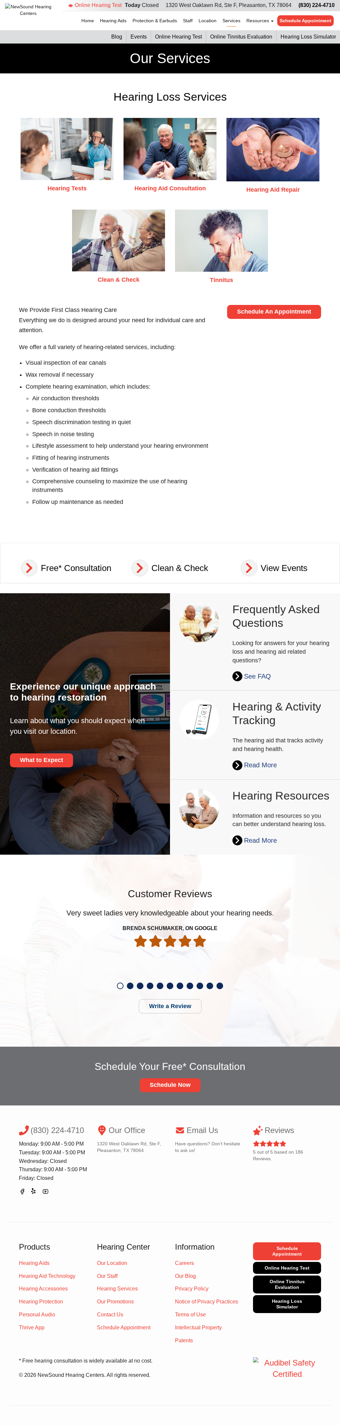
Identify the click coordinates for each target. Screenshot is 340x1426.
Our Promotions (115, 1301)
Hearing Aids (113, 20)
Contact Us (110, 1314)
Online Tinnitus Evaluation (241, 37)
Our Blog (185, 1276)
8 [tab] (190, 986)
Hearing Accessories (43, 1288)
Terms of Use (190, 1314)
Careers (184, 1263)
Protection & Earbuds (154, 20)
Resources (258, 20)
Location (207, 20)
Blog (116, 37)
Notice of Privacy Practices (206, 1301)
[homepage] (28, 14)
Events (138, 37)
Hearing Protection (41, 1301)
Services (231, 20)
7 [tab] (180, 986)
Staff (188, 20)
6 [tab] (170, 986)
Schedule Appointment (305, 20)
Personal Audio (37, 1314)
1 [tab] (120, 986)
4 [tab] (150, 986)
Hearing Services (117, 1288)
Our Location (112, 1263)
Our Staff (107, 1276)
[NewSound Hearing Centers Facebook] (22, 1192)
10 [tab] (210, 986)
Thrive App (31, 1327)
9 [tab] (200, 986)
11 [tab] (219, 986)
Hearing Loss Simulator (308, 37)
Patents (184, 1340)
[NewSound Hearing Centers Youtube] (45, 1192)
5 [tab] (160, 986)
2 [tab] (130, 986)
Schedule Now (170, 1085)
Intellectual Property (198, 1327)
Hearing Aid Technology (47, 1276)
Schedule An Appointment (274, 311)
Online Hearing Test (98, 5)
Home (87, 20)
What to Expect (41, 760)
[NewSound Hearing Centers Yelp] (34, 1192)
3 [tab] (140, 986)
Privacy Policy (192, 1288)
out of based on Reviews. (278, 1143)
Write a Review (170, 1006)
